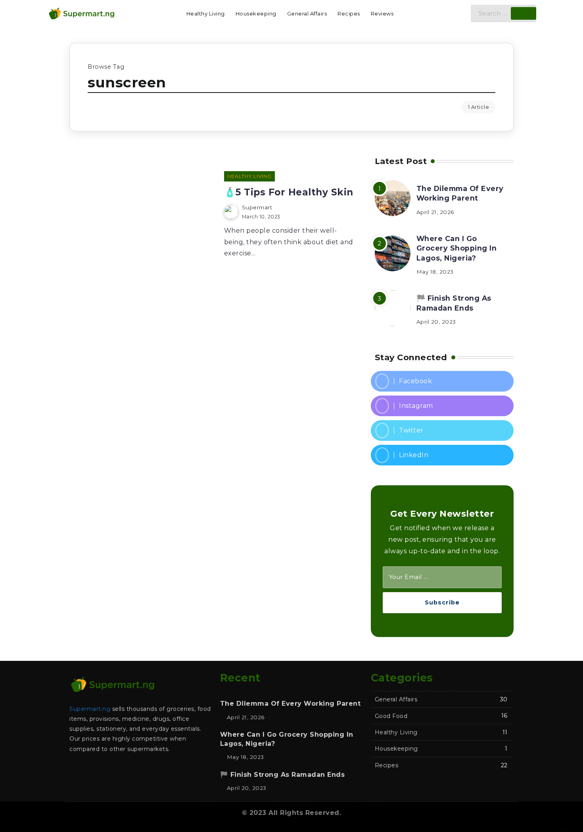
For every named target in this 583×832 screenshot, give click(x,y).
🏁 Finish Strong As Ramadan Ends (453, 303)
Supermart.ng (89, 708)
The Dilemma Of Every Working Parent (460, 193)
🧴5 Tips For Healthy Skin (288, 192)
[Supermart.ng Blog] (81, 13)
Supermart (257, 207)
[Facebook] (442, 381)
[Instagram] (442, 406)
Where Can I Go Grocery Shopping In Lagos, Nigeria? (456, 248)
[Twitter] (442, 430)
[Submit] (523, 13)
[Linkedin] (442, 455)
